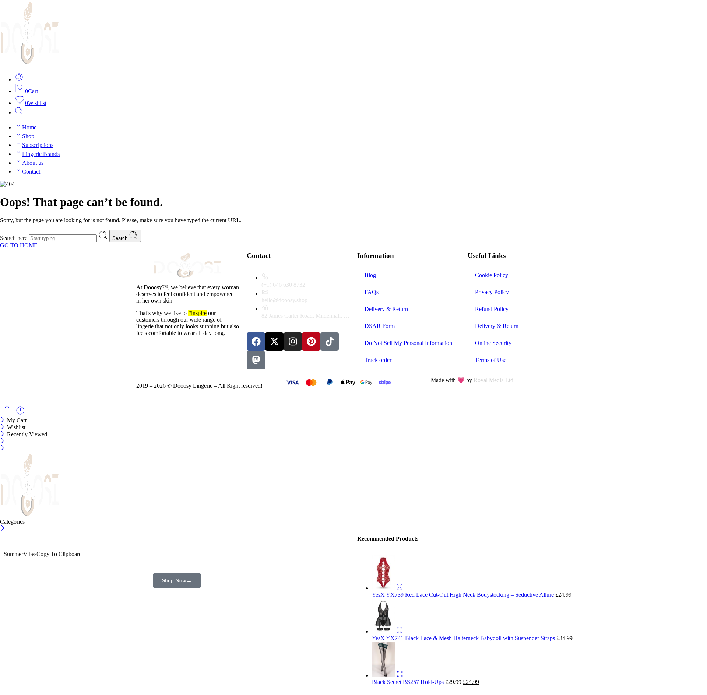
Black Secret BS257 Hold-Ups (408, 682)
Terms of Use (490, 360)
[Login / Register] (19, 79)
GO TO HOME (19, 245)
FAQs (372, 292)
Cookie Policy (491, 275)
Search (120, 238)
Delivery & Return (386, 309)
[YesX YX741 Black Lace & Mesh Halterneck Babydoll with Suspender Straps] (384, 631)
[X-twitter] (274, 341)
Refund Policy (492, 309)
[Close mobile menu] (3, 448)
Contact (31, 171)
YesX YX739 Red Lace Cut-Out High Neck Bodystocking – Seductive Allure (463, 594)
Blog (370, 275)
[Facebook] (256, 341)
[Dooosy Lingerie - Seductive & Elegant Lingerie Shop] (30, 63)
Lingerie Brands (41, 154)
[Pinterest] (311, 341)
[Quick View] (399, 588)
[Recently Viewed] (20, 413)
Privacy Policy (492, 292)
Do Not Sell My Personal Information (408, 343)
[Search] (19, 112)
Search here (14, 238)
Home (29, 127)
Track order (378, 360)
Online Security (493, 343)
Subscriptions (37, 145)
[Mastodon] (256, 360)
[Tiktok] (329, 341)
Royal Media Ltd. (494, 380)
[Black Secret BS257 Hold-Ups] (384, 675)
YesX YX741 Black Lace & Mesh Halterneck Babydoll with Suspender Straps (464, 638)
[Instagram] (293, 341)
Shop (28, 136)
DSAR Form (380, 326)
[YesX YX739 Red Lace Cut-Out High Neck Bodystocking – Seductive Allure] (384, 588)
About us (32, 163)
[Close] (3, 420)
